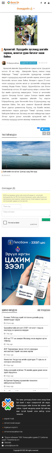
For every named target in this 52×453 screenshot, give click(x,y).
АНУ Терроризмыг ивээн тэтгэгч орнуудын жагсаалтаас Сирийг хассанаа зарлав (21, 350)
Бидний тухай (9, 419)
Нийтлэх (46, 219)
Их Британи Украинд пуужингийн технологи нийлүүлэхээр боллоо (20, 381)
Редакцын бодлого (11, 427)
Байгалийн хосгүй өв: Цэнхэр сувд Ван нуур (20, 172)
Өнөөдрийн (23, 8)
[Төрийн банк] (26, 271)
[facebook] (41, 3)
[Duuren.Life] (13, 2)
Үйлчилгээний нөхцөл (12, 423)
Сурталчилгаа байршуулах (13, 432)
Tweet (46, 129)
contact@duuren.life (11, 445)
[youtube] (48, 3)
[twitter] (45, 3)
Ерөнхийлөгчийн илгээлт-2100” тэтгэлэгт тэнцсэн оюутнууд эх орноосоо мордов (23, 329)
